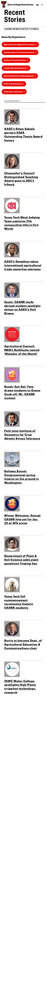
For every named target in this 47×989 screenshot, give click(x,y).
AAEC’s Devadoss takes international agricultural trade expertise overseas (22, 265)
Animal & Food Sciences (15, 60)
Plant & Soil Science (13, 84)
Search (42, 4)
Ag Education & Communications (19, 52)
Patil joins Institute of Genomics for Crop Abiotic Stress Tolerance (22, 434)
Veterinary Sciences (13, 92)
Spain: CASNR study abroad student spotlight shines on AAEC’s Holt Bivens (22, 307)
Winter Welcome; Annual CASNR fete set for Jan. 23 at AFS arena (22, 519)
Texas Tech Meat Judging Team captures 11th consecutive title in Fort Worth (22, 222)
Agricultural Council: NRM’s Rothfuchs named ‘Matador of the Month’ (21, 350)
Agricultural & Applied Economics (19, 44)
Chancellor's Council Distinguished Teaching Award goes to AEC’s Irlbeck (21, 178)
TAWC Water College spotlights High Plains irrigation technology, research (20, 686)
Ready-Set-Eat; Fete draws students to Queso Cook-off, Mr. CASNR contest (22, 392)
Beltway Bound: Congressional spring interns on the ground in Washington (21, 476)
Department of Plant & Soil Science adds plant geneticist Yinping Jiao (21, 559)
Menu (37, 4)
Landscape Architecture (15, 68)
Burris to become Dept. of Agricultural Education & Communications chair (23, 644)
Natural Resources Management (19, 76)
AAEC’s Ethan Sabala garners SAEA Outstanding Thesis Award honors (23, 134)
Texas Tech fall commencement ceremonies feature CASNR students (18, 602)
